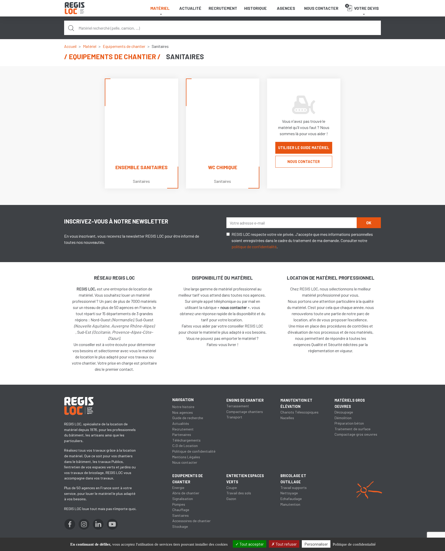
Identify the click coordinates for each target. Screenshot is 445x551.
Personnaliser (316, 543)
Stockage (180, 526)
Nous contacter (321, 8)
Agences (286, 8)
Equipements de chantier (124, 46)
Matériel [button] (160, 8)
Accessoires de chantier (191, 521)
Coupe (231, 487)
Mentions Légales (186, 457)
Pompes (178, 504)
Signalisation (182, 498)
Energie (178, 487)
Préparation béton (349, 423)
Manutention (290, 504)
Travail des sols (238, 493)
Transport (234, 417)
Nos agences (182, 412)
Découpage (344, 412)
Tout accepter (251, 543)
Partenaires (181, 434)
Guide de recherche (187, 418)
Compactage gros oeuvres (356, 434)
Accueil (70, 46)
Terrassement (237, 406)
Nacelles (287, 418)
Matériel (89, 46)
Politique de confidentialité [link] (354, 544)
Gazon (231, 498)
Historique (255, 8)
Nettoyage (289, 493)
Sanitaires (180, 515)
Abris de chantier (185, 493)
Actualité (190, 8)
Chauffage (180, 509)
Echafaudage (291, 498)
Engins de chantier (245, 400)
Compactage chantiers (244, 411)
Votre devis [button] (362, 7)
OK (368, 222)
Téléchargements (186, 440)
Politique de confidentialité (194, 451)
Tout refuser (286, 543)
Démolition (343, 418)
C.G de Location (185, 445)
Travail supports (293, 487)
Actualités (180, 423)
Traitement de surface (353, 429)
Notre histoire (183, 406)
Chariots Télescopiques (299, 412)
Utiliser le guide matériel (303, 147)
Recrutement (223, 8)
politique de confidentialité (254, 246)
